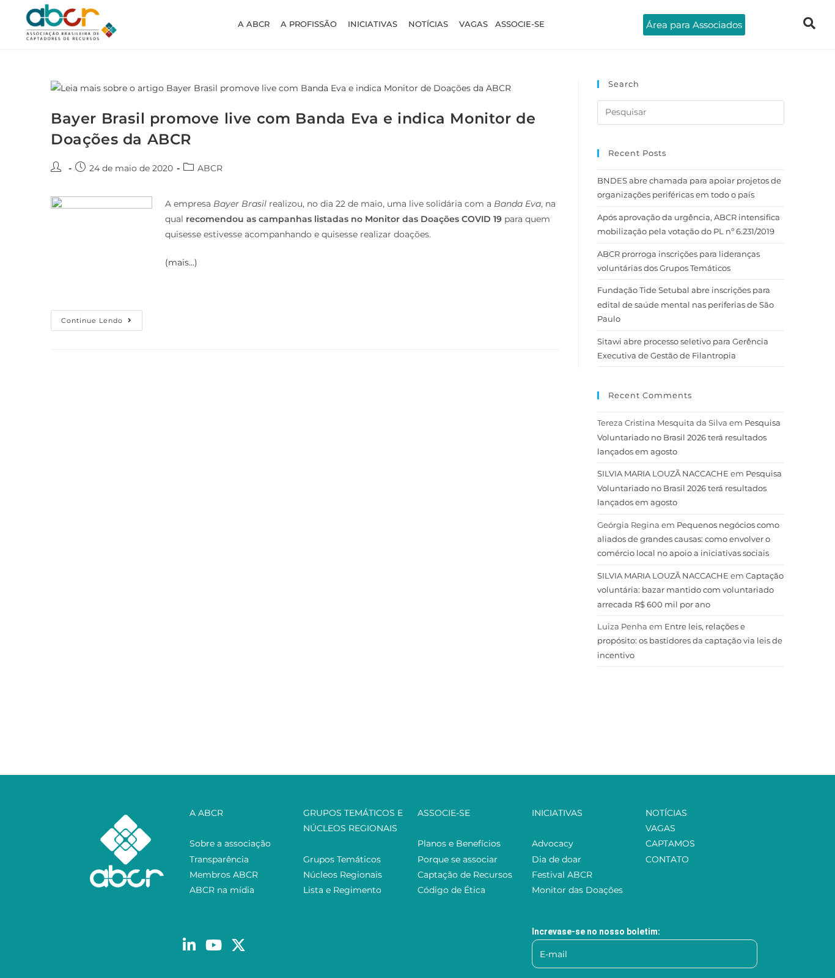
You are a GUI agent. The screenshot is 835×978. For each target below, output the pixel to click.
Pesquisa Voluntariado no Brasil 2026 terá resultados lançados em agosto (689, 437)
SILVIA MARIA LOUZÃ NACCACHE (663, 473)
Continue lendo (101, 317)
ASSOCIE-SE (520, 24)
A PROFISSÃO (309, 24)
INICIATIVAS (372, 24)
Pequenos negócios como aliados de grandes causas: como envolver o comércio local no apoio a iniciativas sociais (688, 539)
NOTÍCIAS (428, 24)
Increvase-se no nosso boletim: (596, 931)
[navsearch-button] (809, 24)
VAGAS (473, 24)
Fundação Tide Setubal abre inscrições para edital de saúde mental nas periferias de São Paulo (685, 304)
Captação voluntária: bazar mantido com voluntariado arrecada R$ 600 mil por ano (690, 590)
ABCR (210, 168)
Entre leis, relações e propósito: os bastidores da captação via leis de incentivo (689, 640)
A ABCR (254, 24)
